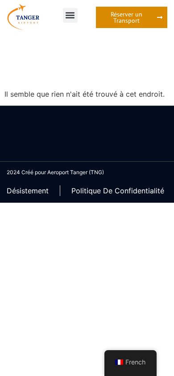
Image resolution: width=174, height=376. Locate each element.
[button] (70, 15)
